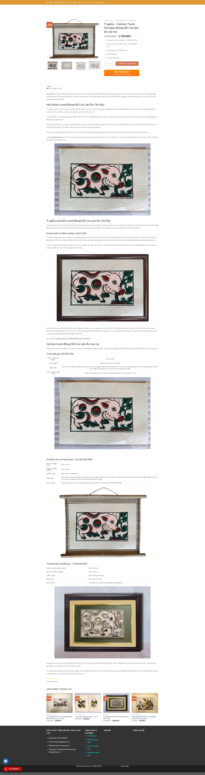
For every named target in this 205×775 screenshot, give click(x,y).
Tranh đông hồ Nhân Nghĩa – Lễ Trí (86, 717)
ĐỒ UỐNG (73, 2)
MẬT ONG (81, 2)
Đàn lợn (132, 20)
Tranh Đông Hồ (121, 20)
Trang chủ (108, 20)
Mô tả (48, 88)
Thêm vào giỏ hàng (127, 64)
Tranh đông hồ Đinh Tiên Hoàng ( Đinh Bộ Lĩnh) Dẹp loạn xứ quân (59, 717)
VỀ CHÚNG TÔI (99, 2)
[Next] (97, 39)
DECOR (89, 2)
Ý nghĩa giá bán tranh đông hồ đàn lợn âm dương (72, 338)
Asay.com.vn (50, 94)
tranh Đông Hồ (55, 137)
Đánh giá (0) (57, 88)
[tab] (48, 88)
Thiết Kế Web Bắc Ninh (110, 766)
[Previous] (50, 39)
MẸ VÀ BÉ (49, 2)
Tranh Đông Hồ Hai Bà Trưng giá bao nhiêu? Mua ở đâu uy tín (144, 717)
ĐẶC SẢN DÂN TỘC (61, 2)
